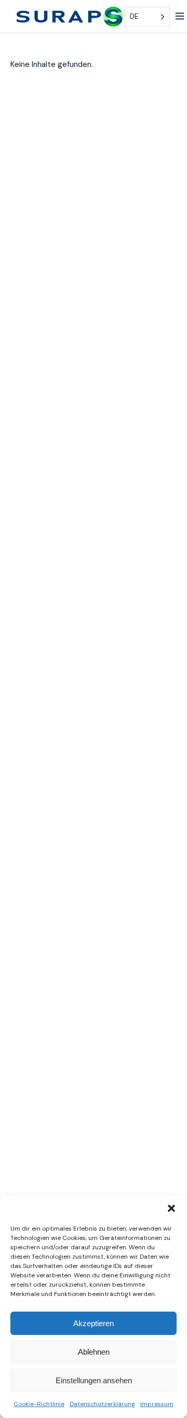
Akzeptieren (93, 1323)
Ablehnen (94, 1351)
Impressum (156, 1404)
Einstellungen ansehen (94, 1380)
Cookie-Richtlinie (39, 1404)
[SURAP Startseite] (70, 16)
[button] (171, 1208)
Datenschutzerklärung (102, 1404)
